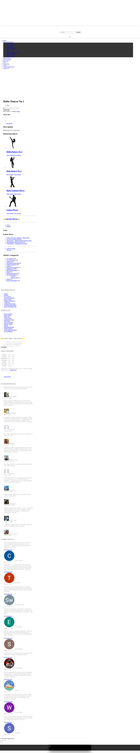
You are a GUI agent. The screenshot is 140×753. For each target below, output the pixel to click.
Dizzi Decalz (7, 376)
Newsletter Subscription (10, 305)
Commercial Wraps (11, 44)
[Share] (4, 740)
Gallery (5, 65)
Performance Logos (11, 273)
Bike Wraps (9, 46)
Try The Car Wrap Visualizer (13, 239)
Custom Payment (10, 248)
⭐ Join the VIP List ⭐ (11, 219)
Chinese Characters (11, 264)
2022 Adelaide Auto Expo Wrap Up (15, 242)
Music (18, 111)
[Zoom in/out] (0, 740)
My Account (7, 296)
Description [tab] (9, 123)
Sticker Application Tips (10, 306)
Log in (8, 225)
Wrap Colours (6, 58)
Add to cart (6, 109)
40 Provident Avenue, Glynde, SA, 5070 (70, 29)
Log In (6, 293)
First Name (3, 342)
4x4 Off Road (10, 258)
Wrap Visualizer (7, 59)
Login (68, 34)
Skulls (8, 279)
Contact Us (6, 68)
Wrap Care (6, 61)
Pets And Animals (11, 274)
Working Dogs (14, 277)
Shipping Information (9, 301)
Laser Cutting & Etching (10, 330)
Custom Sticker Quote (8, 66)
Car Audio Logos (10, 260)
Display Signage (10, 55)
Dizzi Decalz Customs (12, 267)
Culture (8, 266)
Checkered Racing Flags (12, 263)
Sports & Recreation (11, 280)
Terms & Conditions (9, 298)
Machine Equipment (11, 270)
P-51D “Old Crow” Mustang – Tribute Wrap (17, 237)
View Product (17, 155)
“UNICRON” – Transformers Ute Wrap (16, 243)
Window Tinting (10, 49)
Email (2, 345)
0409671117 (13, 370)
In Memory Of (10, 269)
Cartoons (8, 261)
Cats (12, 276)
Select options (10, 155)
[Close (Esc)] (5, 740)
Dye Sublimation (10, 56)
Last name (3, 343)
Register (72, 34)
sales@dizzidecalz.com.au (70, 27)
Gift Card (8, 250)
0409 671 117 (70, 30)
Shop (4, 62)
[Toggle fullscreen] (2, 740)
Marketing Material (11, 53)
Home (4, 40)
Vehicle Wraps (10, 43)
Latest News (6, 63)
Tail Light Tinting (10, 47)
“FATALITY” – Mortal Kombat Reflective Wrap (19, 240)
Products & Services (8, 42)
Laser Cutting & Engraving (13, 52)
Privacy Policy (8, 299)
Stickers (8, 50)
